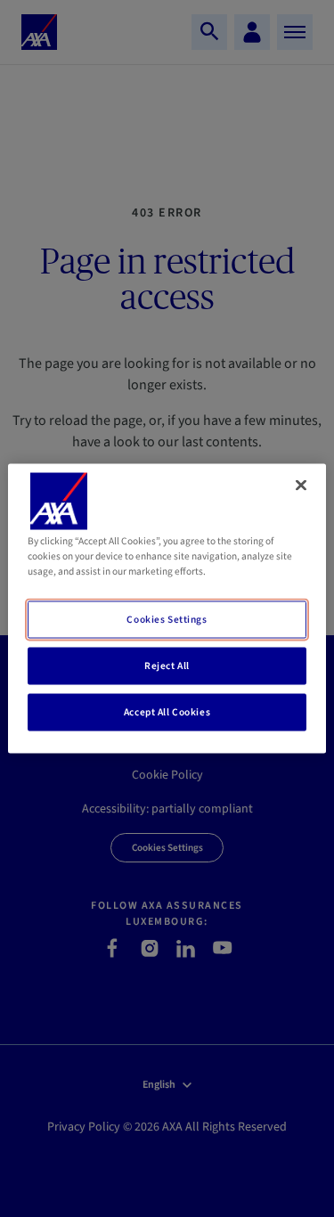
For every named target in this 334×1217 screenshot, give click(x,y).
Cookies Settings (166, 619)
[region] (166, 609)
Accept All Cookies (167, 712)
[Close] (301, 485)
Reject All (167, 666)
